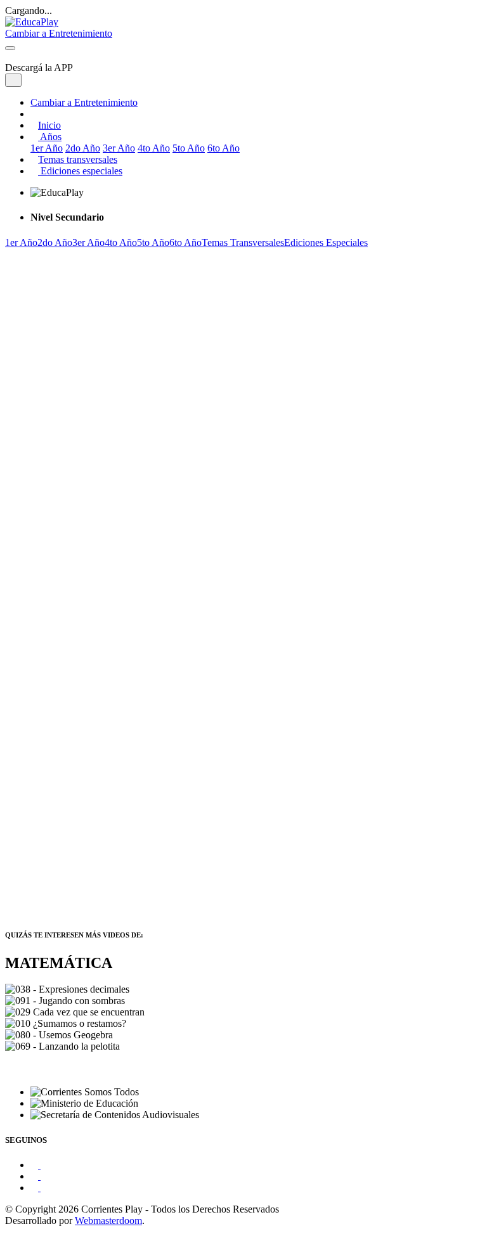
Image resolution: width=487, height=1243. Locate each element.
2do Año (82, 148)
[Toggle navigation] (10, 48)
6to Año (223, 148)
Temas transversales (77, 159)
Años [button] (50, 136)
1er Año (46, 148)
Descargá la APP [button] (39, 67)
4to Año (154, 148)
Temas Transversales (243, 242)
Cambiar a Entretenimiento (84, 102)
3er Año (119, 148)
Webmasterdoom (108, 1220)
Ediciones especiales (80, 170)
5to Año (188, 148)
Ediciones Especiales (326, 242)
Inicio (49, 125)
